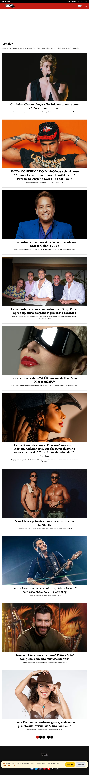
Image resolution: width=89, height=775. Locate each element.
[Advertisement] (44, 26)
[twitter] (36, 768)
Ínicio (3, 40)
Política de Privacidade (9, 765)
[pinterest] (44, 768)
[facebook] (32, 768)
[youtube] (48, 768)
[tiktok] (52, 768)
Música (9, 40)
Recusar (81, 764)
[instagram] (40, 768)
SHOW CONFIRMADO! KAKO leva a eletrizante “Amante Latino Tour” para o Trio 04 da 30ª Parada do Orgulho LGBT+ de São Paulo (44, 175)
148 (48, 737)
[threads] (57, 768)
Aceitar (70, 764)
